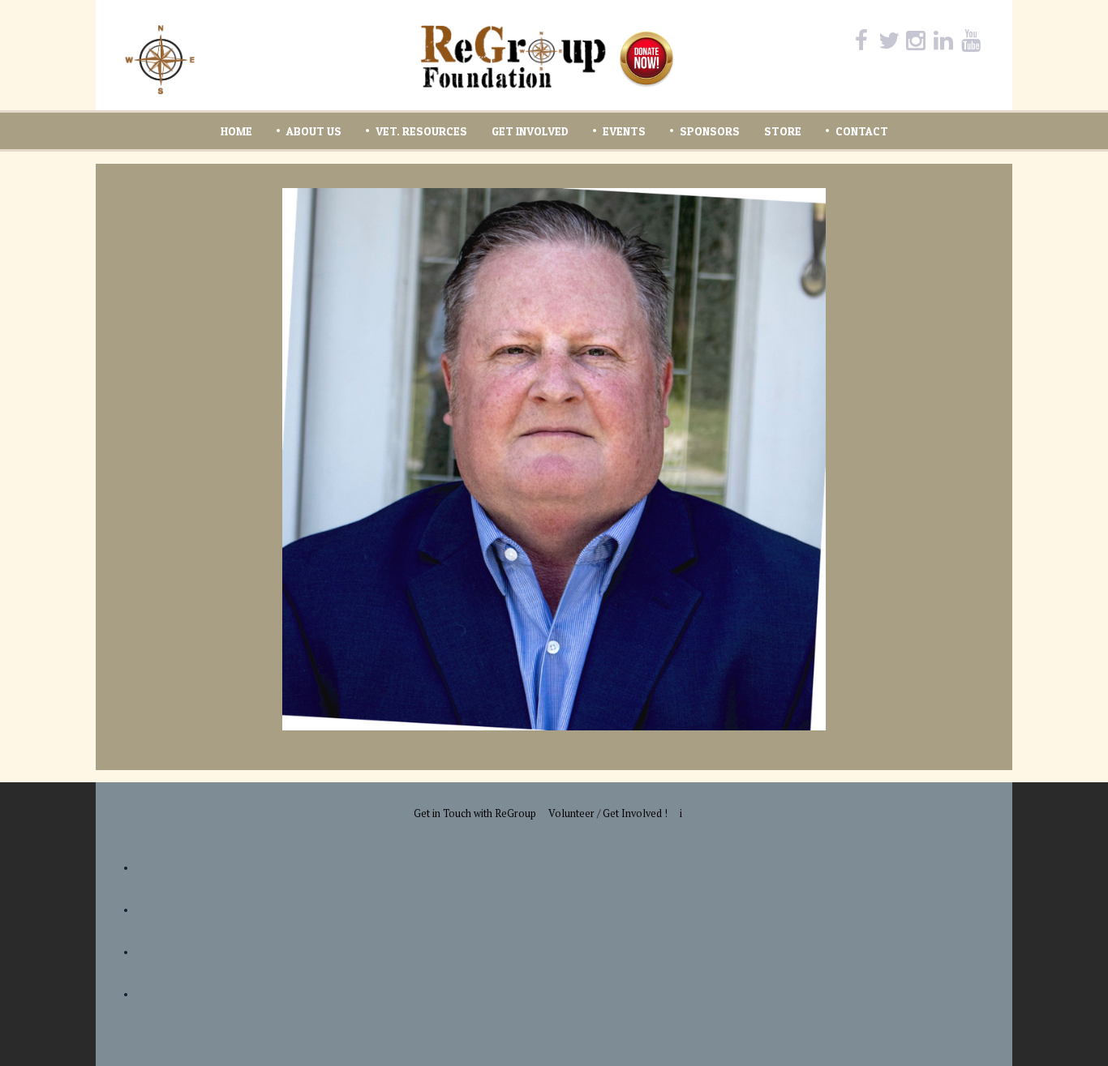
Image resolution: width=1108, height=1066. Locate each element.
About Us (313, 131)
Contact (861, 131)
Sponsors (710, 131)
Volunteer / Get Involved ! (608, 813)
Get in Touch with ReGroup (475, 813)
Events (624, 131)
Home (236, 131)
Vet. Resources (421, 131)
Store (782, 131)
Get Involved (530, 131)
